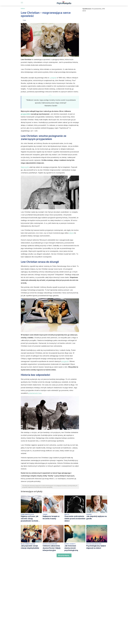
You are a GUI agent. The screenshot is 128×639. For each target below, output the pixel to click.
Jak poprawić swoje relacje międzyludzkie (30, 547)
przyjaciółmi (25, 114)
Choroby (89, 514)
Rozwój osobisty (69, 544)
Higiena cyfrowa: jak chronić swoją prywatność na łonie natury (29, 518)
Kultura (23, 8)
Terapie (45, 514)
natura (71, 233)
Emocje (66, 514)
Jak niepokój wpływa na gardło (96, 517)
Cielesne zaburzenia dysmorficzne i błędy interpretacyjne (52, 548)
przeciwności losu (34, 393)
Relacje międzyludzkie (28, 544)
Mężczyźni (25, 167)
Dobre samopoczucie (27, 514)
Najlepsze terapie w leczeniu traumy (51, 517)
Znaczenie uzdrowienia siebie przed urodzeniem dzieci (74, 518)
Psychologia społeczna (93, 544)
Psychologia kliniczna (50, 544)
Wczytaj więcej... (64, 555)
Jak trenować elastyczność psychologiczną (71, 548)
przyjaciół (65, 361)
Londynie (53, 78)
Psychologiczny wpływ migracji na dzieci (96, 547)
